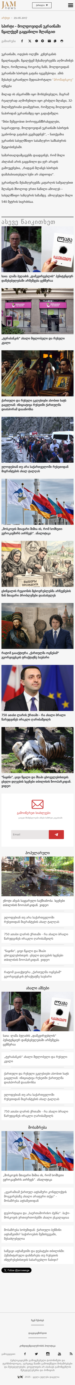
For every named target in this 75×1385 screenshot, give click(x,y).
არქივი (7, 17)
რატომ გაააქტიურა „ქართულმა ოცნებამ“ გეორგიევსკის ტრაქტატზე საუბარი (30, 655)
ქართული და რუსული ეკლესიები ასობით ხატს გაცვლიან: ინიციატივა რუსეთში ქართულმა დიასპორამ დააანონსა (33, 404)
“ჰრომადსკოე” (62, 79)
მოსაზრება (37, 1127)
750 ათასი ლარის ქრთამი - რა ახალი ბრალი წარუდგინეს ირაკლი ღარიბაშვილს (33, 717)
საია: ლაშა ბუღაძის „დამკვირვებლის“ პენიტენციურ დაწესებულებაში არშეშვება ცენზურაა (37, 278)
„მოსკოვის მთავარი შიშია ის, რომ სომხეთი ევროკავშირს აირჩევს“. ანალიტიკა (31, 531)
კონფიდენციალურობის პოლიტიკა (37, 1346)
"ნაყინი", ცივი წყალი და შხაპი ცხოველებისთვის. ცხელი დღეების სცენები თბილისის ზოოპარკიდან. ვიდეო (36, 781)
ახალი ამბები (37, 988)
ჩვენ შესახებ (37, 1320)
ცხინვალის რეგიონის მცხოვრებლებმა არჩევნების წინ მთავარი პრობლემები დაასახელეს (36, 593)
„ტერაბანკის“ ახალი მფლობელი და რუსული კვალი (33, 340)
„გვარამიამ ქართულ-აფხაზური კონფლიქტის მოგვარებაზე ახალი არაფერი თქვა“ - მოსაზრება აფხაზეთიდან (35, 1196)
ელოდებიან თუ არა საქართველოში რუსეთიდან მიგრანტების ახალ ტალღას (34, 469)
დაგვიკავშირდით (37, 1333)
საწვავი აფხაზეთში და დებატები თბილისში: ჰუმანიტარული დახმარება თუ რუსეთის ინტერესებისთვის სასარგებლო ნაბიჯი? (34, 1255)
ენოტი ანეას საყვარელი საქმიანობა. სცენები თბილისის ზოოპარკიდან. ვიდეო (34, 903)
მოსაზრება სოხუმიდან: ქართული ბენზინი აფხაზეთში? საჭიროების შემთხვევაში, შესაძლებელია (32, 1234)
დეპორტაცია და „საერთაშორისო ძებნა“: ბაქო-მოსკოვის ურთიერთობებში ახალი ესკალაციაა (37, 1215)
